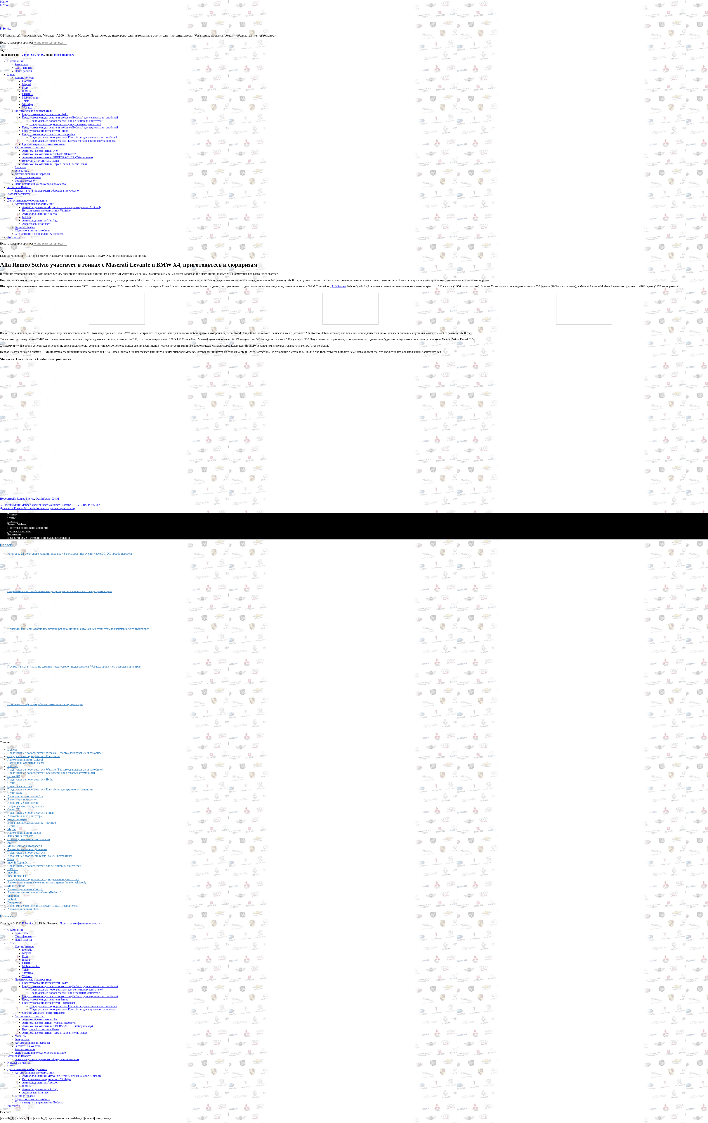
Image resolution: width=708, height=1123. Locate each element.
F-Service (5, 28)
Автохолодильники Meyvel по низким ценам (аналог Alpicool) (61, 207)
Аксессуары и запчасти (36, 223)
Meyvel (26, 84)
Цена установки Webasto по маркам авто (40, 183)
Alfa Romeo (339, 286)
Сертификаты (23, 67)
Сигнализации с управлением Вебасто (39, 233)
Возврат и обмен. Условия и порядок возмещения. (38, 537)
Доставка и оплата (19, 531)
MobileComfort (31, 97)
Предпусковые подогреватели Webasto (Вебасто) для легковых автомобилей (70, 117)
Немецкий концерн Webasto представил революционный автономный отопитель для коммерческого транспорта (78, 628)
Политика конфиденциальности (27, 527)
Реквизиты (21, 64)
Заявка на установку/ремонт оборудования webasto (47, 190)
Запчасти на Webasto (28, 177)
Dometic (27, 80)
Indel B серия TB (17, 875)
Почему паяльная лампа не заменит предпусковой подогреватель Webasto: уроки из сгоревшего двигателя (74, 666)
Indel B (26, 90)
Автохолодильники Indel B (24, 832)
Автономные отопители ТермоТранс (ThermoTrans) (54, 164)
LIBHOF (27, 94)
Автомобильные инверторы (32, 174)
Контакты (13, 237)
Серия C (12, 826)
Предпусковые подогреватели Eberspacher (48, 134)
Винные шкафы (25, 227)
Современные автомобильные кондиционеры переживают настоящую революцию (59, 591)
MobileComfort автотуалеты (24, 845)
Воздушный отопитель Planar (40, 160)
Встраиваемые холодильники (25, 806)
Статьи (11, 517)
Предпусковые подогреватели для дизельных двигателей (65, 124)
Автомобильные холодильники (34, 203)
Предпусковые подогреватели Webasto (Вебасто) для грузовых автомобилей (70, 127)
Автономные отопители (30, 147)
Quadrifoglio (43, 498)
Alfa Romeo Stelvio (22, 498)
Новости (5, 498)
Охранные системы (19, 786)
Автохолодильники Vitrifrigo (40, 220)
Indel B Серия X (17, 862)
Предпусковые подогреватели (34, 110)
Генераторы (22, 170)
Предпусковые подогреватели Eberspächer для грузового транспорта (73, 140)
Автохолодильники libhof (23, 909)
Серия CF (13, 809)
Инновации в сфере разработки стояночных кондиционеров (45, 704)
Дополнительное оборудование (27, 200)
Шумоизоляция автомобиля (32, 230)
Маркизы (20, 167)
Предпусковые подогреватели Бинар (45, 130)
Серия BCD (14, 792)
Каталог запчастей (19, 193)
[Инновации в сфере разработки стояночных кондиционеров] (21, 721)
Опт (10, 197)
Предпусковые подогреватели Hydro (45, 114)
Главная (12, 514)
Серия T (12, 782)
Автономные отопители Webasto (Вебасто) (49, 154)
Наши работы (23, 71)
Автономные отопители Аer (40, 150)
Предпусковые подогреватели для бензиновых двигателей (66, 120)
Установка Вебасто (19, 187)
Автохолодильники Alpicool (40, 213)
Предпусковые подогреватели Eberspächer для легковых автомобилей (73, 137)
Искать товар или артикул (16, 42)
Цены (11, 74)
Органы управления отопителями (43, 144)
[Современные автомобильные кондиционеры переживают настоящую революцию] (21, 608)
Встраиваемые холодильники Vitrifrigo (46, 210)
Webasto (27, 107)
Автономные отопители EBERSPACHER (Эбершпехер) (57, 157)
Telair (25, 100)
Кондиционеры (24, 77)
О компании (15, 61)
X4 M (55, 498)
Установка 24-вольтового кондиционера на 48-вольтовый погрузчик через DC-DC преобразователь (69, 553)
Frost (25, 87)
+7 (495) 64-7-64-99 (32, 54)
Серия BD (13, 776)
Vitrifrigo (27, 104)
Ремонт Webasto (25, 180)
